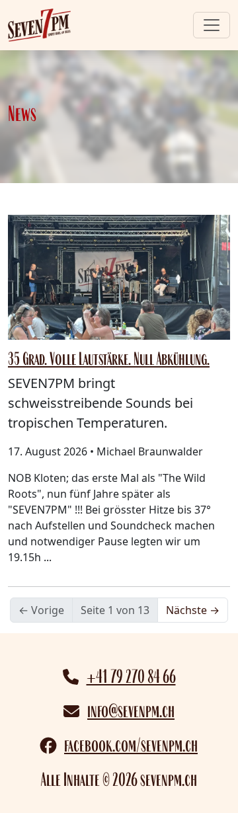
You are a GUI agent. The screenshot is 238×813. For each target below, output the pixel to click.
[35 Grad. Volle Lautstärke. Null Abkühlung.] (119, 276)
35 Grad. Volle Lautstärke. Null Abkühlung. (109, 359)
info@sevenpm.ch (131, 710)
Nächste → (192, 610)
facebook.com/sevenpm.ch (131, 745)
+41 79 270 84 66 (131, 676)
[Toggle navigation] (211, 25)
